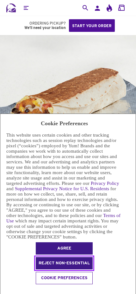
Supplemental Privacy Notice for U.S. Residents (62, 188)
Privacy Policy (105, 183)
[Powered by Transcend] (3, 290)
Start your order (92, 25)
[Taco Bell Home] (11, 7)
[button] (26, 8)
